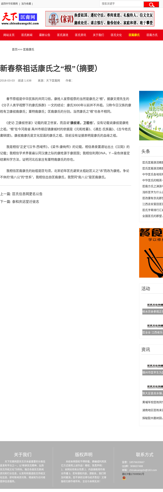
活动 (145, 288)
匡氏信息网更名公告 (27, 194)
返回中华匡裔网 (9, 3)
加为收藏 (26, 3)
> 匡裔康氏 (27, 49)
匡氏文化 (116, 34)
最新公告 (44, 34)
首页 (14, 49)
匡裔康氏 (134, 34)
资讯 (145, 349)
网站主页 (9, 34)
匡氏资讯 (80, 34)
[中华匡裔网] (19, 25)
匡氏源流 (62, 34)
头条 (145, 151)
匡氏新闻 (26, 34)
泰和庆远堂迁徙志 (25, 202)
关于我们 (98, 34)
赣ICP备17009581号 (133, 474)
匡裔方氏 (152, 34)
